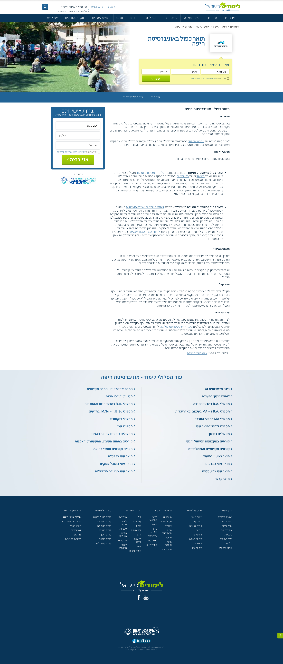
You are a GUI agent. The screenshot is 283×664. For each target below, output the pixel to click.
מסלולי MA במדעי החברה (212, 419)
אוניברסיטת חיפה (197, 353)
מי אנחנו (111, 7)
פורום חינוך (106, 534)
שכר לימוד (227, 526)
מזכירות (123, 517)
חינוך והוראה (168, 543)
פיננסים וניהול (138, 540)
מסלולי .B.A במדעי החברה (211, 404)
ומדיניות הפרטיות (197, 78)
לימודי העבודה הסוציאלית (145, 232)
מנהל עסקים (166, 521)
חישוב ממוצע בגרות (71, 521)
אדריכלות (152, 536)
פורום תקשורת (104, 526)
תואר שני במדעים (217, 463)
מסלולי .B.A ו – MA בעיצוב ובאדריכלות (202, 411)
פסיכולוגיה (151, 545)
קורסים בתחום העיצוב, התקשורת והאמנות (104, 441)
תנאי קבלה (222, 479)
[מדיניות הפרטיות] (280, 636)
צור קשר (77, 534)
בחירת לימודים (100, 18)
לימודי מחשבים (123, 546)
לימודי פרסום (124, 523)
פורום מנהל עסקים (102, 517)
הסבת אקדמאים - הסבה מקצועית (110, 389)
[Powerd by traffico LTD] (141, 641)
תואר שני (211, 18)
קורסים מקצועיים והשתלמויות (209, 449)
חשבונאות (167, 549)
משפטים (167, 517)
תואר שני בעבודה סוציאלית (114, 471)
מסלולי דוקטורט (121, 419)
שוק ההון (137, 521)
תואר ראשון (230, 18)
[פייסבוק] (139, 597)
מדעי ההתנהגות (167, 531)
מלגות (119, 18)
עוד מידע (155, 97)
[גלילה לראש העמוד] (280, 654)
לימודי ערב (197, 548)
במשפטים (183, 176)
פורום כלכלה (105, 530)
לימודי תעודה (191, 18)
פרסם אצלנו (97, 7)
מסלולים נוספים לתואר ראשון (112, 433)
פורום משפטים (104, 521)
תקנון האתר (75, 526)
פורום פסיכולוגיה (103, 543)
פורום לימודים (225, 548)
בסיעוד (201, 176)
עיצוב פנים (152, 540)
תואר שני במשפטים (216, 471)
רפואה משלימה (123, 534)
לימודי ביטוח (135, 551)
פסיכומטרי (170, 18)
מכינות (199, 530)
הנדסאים (197, 534)
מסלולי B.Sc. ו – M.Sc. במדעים (111, 411)
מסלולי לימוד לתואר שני (213, 426)
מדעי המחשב (153, 518)
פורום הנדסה (105, 539)
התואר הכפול (196, 141)
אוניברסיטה (226, 530)
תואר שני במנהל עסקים (116, 463)
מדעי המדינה (153, 530)
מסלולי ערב (125, 426)
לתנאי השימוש (210, 78)
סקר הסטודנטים (74, 18)
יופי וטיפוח (136, 530)
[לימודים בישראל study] (223, 6)
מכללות (228, 534)
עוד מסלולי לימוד (133, 97)
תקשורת (168, 537)
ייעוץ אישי (52, 18)
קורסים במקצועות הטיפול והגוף (208, 441)
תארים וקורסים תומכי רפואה (113, 449)
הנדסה (154, 524)
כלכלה (168, 526)
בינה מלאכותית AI (217, 389)
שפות (139, 526)
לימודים (234, 26)
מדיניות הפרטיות (73, 539)
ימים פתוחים (226, 539)
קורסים (198, 543)
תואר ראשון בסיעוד (216, 456)
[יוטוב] (146, 597)
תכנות (139, 546)
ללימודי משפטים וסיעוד (150, 173)
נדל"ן (139, 517)
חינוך (139, 534)
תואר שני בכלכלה (120, 456)
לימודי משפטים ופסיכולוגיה (176, 327)
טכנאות (123, 529)
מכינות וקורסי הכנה (119, 396)
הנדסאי (132, 18)
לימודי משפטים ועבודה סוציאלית (145, 207)
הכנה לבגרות (150, 18)
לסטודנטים (76, 530)
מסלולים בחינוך (219, 433)
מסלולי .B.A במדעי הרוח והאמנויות (109, 404)
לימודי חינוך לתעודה (216, 396)
